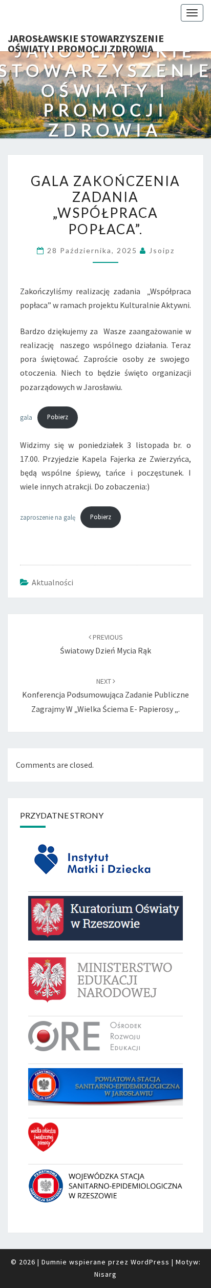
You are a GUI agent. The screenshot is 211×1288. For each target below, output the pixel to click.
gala (26, 417)
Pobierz (57, 417)
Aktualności (52, 582)
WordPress (150, 1261)
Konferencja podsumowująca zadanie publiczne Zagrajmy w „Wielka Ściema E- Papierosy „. (105, 695)
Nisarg (105, 1274)
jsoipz (162, 250)
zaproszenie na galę (47, 517)
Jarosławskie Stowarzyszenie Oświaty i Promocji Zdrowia (86, 41)
